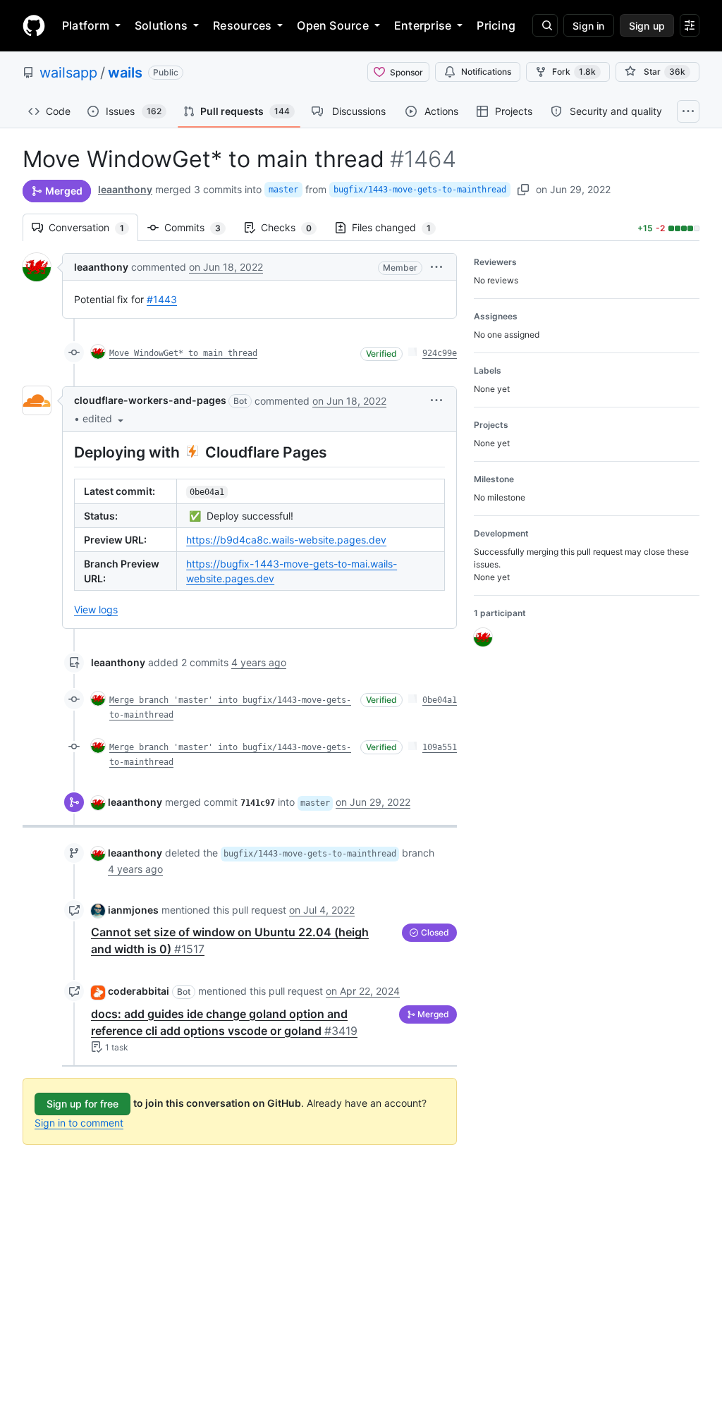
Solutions (161, 25)
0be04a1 (439, 700)
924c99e (439, 353)
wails (125, 72)
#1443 (162, 299)
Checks (293, 227)
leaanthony (125, 189)
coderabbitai (138, 991)
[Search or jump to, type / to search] (545, 25)
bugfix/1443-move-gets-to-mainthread (420, 190)
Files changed (398, 227)
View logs (96, 609)
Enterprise (422, 25)
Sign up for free (82, 1104)
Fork (574, 71)
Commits (199, 227)
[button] (436, 267)
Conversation (93, 227)
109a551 (439, 747)
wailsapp (68, 72)
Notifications (486, 71)
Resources (242, 25)
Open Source (333, 25)
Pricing (496, 25)
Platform (85, 25)
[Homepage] (34, 25)
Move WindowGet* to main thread (183, 353)
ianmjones (133, 910)
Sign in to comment (79, 1123)
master (283, 190)
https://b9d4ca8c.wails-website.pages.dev (286, 540)
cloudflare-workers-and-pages (150, 400)
